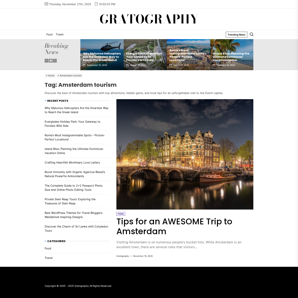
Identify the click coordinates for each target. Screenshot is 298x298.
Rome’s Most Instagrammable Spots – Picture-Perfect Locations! (160, 55)
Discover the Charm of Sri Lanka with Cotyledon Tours (76, 228)
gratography (122, 256)
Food (49, 34)
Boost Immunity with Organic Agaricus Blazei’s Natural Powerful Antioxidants (75, 174)
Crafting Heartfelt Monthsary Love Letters (246, 58)
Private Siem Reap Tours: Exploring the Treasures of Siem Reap (70, 201)
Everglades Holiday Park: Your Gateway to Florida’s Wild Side (117, 57)
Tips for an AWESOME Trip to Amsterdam (174, 226)
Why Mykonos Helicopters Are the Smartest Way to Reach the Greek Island (76, 110)
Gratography (149, 19)
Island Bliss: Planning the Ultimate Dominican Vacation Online (203, 57)
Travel (59, 34)
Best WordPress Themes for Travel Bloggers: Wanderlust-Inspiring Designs (74, 215)
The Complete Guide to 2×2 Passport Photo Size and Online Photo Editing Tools (74, 187)
